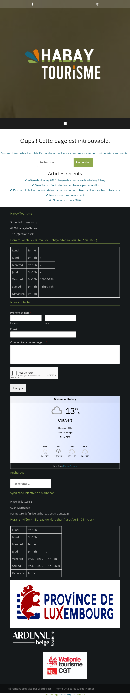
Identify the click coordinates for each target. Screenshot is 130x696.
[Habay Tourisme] (65, 63)
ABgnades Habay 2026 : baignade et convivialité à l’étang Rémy (66, 180)
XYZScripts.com (79, 694)
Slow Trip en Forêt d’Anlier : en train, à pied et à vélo (66, 185)
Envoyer (18, 388)
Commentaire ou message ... (28, 342)
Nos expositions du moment (66, 195)
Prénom (14, 323)
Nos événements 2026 (67, 200)
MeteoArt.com (70, 466)
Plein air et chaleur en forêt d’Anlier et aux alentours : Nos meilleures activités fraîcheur (66, 190)
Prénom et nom (21, 312)
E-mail (15, 329)
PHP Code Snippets (53, 694)
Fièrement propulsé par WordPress (30, 688)
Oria (66, 688)
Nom (47, 323)
